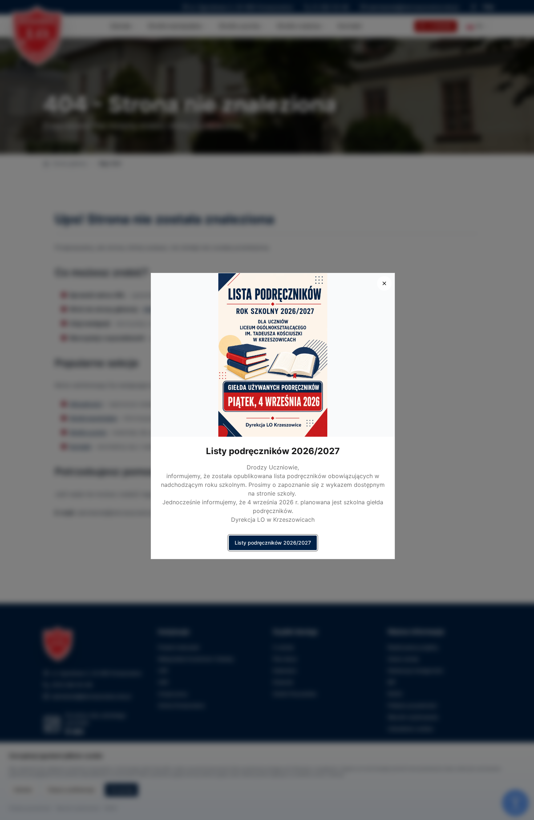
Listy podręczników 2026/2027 (273, 543)
